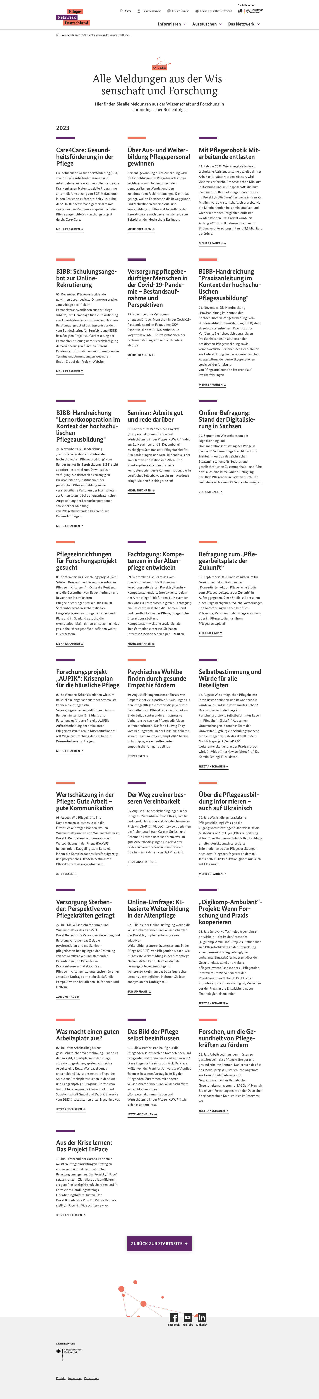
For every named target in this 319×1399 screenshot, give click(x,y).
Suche (128, 10)
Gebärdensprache (151, 10)
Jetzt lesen (136, 756)
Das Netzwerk (241, 24)
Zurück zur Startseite (157, 1243)
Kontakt (61, 1378)
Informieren (169, 24)
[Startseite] (58, 34)
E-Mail (175, 634)
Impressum (75, 1378)
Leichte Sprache (180, 10)
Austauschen (204, 24)
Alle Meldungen (71, 34)
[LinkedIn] (202, 1317)
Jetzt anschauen (212, 766)
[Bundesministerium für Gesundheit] (68, 1352)
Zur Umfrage (209, 492)
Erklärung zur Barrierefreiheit (216, 10)
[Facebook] (174, 1317)
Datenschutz (91, 1378)
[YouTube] (188, 1317)
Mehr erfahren (68, 229)
